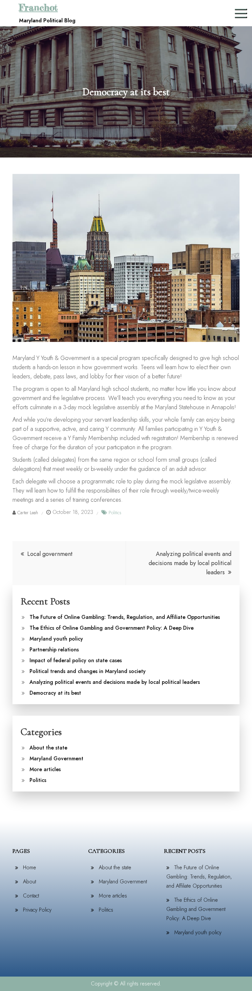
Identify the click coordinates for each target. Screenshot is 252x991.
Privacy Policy (37, 910)
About (29, 881)
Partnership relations (54, 649)
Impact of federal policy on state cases (76, 660)
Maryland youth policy (56, 639)
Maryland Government (56, 758)
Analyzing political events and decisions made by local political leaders (190, 563)
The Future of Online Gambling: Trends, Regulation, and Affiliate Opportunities (125, 617)
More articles (45, 769)
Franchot (38, 7)
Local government (50, 554)
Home (29, 867)
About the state (48, 747)
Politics (115, 512)
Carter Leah (27, 512)
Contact (31, 895)
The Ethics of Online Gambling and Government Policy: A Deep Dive (112, 628)
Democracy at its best (55, 693)
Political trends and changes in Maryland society (88, 671)
